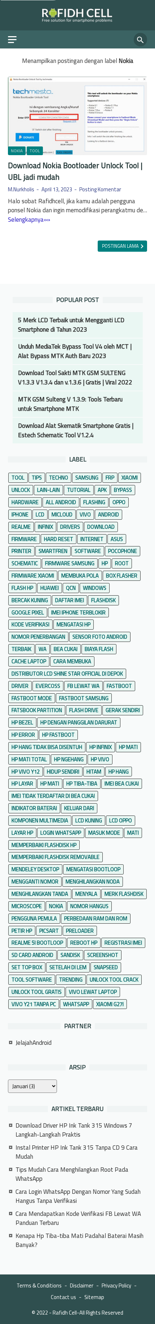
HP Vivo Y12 (26, 771)
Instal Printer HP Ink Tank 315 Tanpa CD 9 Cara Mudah (76, 1152)
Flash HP (22, 588)
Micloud (62, 514)
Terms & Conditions (39, 1285)
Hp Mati (49, 783)
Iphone (20, 514)
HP (105, 563)
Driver (20, 686)
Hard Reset (58, 539)
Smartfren (53, 551)
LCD (40, 514)
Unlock (21, 490)
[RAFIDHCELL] (77, 15)
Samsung (86, 477)
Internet (91, 539)
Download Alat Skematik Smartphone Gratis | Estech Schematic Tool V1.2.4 (75, 430)
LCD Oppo (120, 820)
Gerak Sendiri (123, 710)
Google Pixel (28, 612)
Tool (35, 151)
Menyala (86, 894)
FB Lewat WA (83, 686)
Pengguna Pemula (34, 918)
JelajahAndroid (33, 1042)
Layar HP (22, 833)
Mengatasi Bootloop (93, 869)
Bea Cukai (66, 649)
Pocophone (122, 551)
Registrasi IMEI (123, 942)
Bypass (123, 490)
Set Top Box (27, 967)
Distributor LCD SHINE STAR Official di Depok (67, 673)
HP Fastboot (58, 735)
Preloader (80, 931)
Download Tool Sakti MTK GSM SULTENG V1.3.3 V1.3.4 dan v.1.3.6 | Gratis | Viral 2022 (75, 377)
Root (122, 563)
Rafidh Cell (65, 1312)
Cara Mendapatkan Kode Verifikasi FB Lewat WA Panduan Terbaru (78, 1218)
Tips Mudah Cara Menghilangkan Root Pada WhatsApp (71, 1174)
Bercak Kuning (30, 600)
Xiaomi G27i (110, 1004)
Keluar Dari (79, 808)
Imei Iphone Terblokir (78, 612)
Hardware (25, 502)
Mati (133, 833)
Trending (71, 979)
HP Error (23, 735)
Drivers (70, 527)
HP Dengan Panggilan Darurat (78, 722)
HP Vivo (100, 759)
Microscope (27, 906)
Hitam (94, 771)
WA (42, 649)
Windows (94, 588)
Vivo (85, 514)
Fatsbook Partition (37, 710)
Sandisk (70, 955)
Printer (21, 551)
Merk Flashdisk (124, 894)
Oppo (118, 502)
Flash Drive (83, 710)
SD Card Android (32, 955)
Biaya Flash (99, 649)
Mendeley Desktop (35, 869)
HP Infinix (100, 747)
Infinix (45, 527)
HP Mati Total (29, 759)
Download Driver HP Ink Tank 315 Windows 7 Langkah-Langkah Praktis (73, 1130)
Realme (21, 527)
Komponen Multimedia (40, 820)
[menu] (16, 39)
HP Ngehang (69, 759)
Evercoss (48, 686)
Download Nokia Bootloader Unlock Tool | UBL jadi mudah (75, 171)
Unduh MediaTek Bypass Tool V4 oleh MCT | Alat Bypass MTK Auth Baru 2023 (75, 351)
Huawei (49, 588)
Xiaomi (129, 477)
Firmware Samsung (69, 563)
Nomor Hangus (89, 906)
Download (101, 527)
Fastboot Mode (32, 698)
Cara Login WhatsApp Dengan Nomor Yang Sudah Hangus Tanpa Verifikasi (78, 1196)
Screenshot (102, 955)
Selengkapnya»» (29, 219)
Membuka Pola (80, 575)
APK (102, 490)
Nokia (17, 151)
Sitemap (94, 1297)
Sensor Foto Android (99, 637)
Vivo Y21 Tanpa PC (34, 1004)
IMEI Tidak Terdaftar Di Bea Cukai (53, 796)
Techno (58, 477)
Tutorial (78, 490)
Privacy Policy (116, 1285)
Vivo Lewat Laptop (93, 992)
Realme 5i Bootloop (37, 942)
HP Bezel (22, 722)
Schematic (25, 563)
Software (88, 551)
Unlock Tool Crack (114, 979)
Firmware (24, 539)
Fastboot (119, 686)
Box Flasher (121, 575)
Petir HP (22, 931)
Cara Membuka (72, 661)
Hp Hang (118, 771)
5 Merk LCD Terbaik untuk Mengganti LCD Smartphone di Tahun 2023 (71, 324)
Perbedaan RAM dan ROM (95, 918)
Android (108, 514)
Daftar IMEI (69, 600)
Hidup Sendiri (63, 771)
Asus (117, 539)
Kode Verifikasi (30, 624)
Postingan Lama (121, 246)
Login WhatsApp (60, 833)
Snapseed (106, 967)
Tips (37, 477)
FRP (110, 477)
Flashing (94, 502)
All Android (61, 502)
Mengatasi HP (73, 624)
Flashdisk (103, 600)
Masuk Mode (104, 833)
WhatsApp (76, 1004)
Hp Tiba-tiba (81, 783)
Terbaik (21, 649)
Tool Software (32, 979)
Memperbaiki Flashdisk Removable (55, 857)
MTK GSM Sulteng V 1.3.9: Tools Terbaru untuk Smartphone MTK (70, 404)
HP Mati (128, 747)
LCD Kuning (88, 820)
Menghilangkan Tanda (40, 894)
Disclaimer (81, 1285)
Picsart (49, 931)
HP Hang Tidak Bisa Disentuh (47, 747)
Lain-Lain (48, 490)
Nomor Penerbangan (38, 637)
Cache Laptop (29, 661)
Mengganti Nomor (35, 881)
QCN (71, 588)
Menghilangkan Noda (93, 881)
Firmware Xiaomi (33, 575)
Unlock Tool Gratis (37, 992)
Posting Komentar (100, 189)
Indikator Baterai (34, 808)
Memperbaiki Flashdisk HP (44, 845)
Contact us (63, 1297)
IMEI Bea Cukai (122, 783)
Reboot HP (83, 942)
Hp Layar (22, 783)
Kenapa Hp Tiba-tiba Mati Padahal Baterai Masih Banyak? (79, 1240)
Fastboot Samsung (83, 698)
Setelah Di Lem (68, 967)
